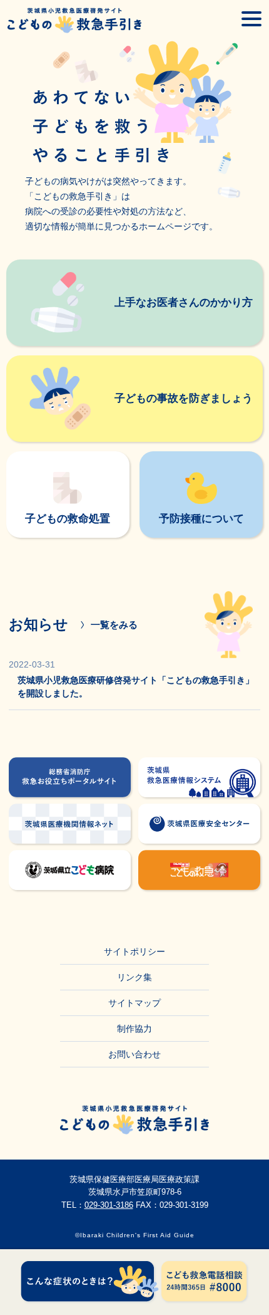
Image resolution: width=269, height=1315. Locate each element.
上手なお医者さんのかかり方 (183, 302)
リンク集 (134, 977)
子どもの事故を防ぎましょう (183, 398)
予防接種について (201, 518)
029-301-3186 (108, 1205)
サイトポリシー (134, 951)
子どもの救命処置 (67, 518)
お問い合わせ (134, 1054)
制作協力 (134, 1029)
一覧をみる (114, 624)
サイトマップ (134, 1003)
